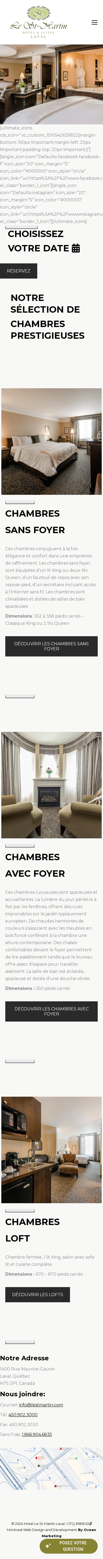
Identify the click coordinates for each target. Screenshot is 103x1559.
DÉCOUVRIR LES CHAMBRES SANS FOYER (51, 646)
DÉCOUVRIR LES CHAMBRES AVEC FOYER (52, 1011)
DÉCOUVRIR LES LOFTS (37, 1294)
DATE (56, 248)
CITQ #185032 (78, 1523)
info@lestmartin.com (41, 1404)
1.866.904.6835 (37, 1434)
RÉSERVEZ (18, 271)
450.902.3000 (23, 1414)
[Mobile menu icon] (94, 22)
